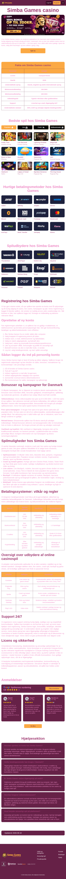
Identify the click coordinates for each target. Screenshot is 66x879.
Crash (40, 127)
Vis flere (32, 726)
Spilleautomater (56, 127)
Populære (7, 127)
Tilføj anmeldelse (54, 688)
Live (23, 127)
